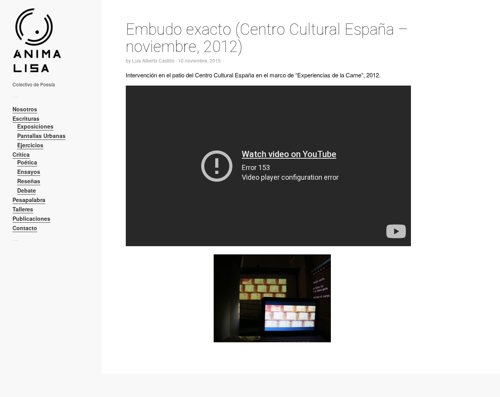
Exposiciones (35, 126)
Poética (27, 162)
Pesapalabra (28, 200)
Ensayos (28, 171)
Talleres (22, 209)
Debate (26, 190)
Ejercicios (30, 145)
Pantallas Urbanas (41, 135)
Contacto (24, 228)
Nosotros (24, 109)
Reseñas (28, 181)
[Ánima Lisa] (47, 40)
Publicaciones (31, 218)
